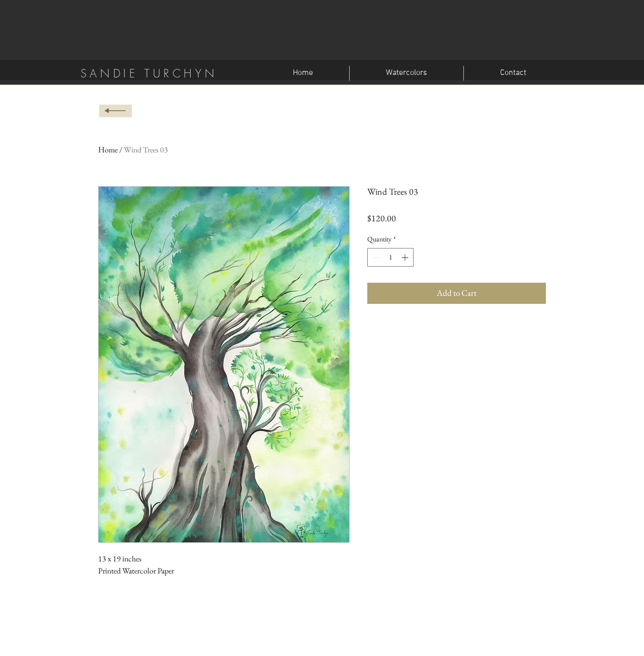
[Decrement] (375, 257)
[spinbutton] (390, 257)
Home (108, 149)
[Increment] (405, 257)
